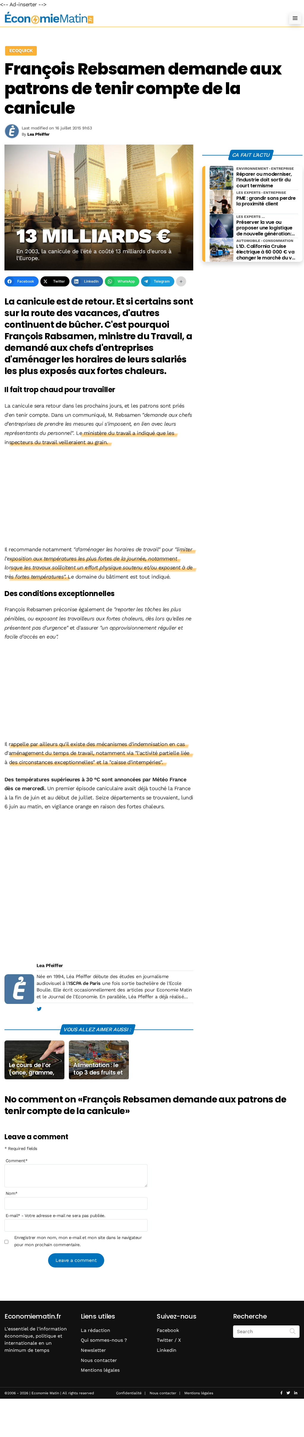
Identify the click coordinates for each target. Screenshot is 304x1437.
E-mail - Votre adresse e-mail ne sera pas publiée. (55, 1215)
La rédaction (95, 1330)
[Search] (293, 1331)
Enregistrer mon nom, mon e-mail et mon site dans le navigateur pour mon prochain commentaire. (78, 1241)
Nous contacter (99, 1360)
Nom (12, 1193)
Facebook (168, 1330)
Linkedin (166, 1350)
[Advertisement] (98, 496)
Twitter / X (169, 1340)
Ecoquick (21, 50)
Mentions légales (100, 1370)
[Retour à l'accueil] (140, 18)
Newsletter (93, 1350)
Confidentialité (129, 1393)
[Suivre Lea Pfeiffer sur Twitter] (39, 1009)
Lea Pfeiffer (50, 965)
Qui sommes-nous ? (104, 1340)
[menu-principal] (295, 18)
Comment (17, 1160)
